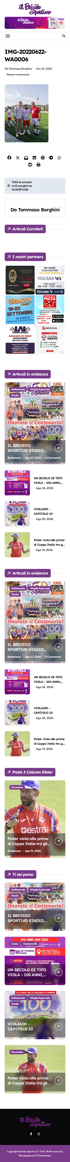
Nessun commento (18, 74)
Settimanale (18, 389)
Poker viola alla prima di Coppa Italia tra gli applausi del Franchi (49, 544)
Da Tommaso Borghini (18, 68)
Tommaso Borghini (39, 210)
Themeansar (44, 1155)
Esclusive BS (30, 943)
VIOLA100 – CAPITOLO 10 (20, 1026)
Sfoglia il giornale (40, 389)
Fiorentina (17, 787)
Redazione (14, 457)
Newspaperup (26, 1155)
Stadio (15, 395)
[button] (61, 821)
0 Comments (53, 457)
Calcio (14, 943)
